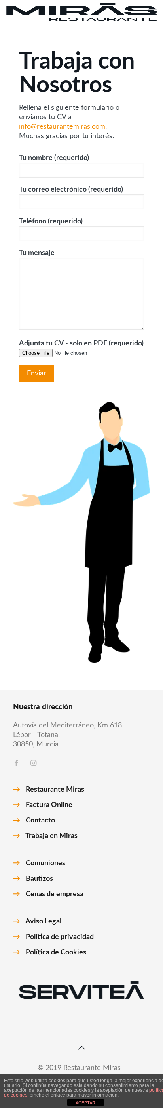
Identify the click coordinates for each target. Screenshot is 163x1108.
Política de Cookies (56, 952)
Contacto (40, 820)
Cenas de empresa (54, 894)
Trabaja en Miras (51, 836)
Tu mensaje (37, 253)
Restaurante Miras (55, 789)
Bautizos (39, 878)
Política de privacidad (60, 936)
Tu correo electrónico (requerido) (71, 189)
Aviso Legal (43, 921)
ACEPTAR (85, 1102)
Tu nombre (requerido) (54, 158)
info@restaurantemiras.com (62, 126)
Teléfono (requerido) (51, 221)
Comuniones (45, 863)
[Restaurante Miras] (81, 12)
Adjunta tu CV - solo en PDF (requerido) (81, 343)
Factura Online (49, 805)
